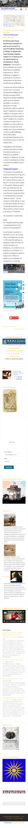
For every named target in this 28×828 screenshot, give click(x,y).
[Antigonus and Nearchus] (10, 550)
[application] (14, 616)
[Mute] (21, 621)
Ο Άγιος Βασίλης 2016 (19, 329)
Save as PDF (15, 317)
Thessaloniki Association (8, 8)
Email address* (8, 452)
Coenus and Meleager (9, 513)
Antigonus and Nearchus (10, 543)
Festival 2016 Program (9, 326)
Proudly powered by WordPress (11, 816)
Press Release (6, 30)
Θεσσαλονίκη (14, 30)
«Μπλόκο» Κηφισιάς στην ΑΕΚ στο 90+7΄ (12, 679)
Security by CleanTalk (18, 823)
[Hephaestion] (16, 576)
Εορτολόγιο (12, 442)
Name (5, 458)
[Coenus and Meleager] (10, 520)
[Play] (4, 621)
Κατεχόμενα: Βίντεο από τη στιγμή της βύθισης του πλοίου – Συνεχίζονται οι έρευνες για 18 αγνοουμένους (12, 635)
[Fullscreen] (23, 621)
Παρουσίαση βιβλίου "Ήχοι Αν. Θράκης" (19, 372)
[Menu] (20, 9)
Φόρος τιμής (6, 32)
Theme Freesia (19, 818)
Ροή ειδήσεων (7, 630)
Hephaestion (7, 576)
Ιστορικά (21, 30)
